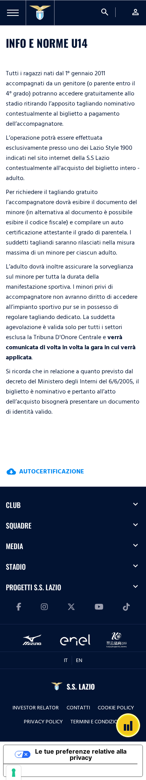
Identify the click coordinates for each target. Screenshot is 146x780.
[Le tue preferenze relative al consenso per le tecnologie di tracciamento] (13, 772)
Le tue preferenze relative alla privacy (81, 754)
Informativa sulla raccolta (48, 770)
